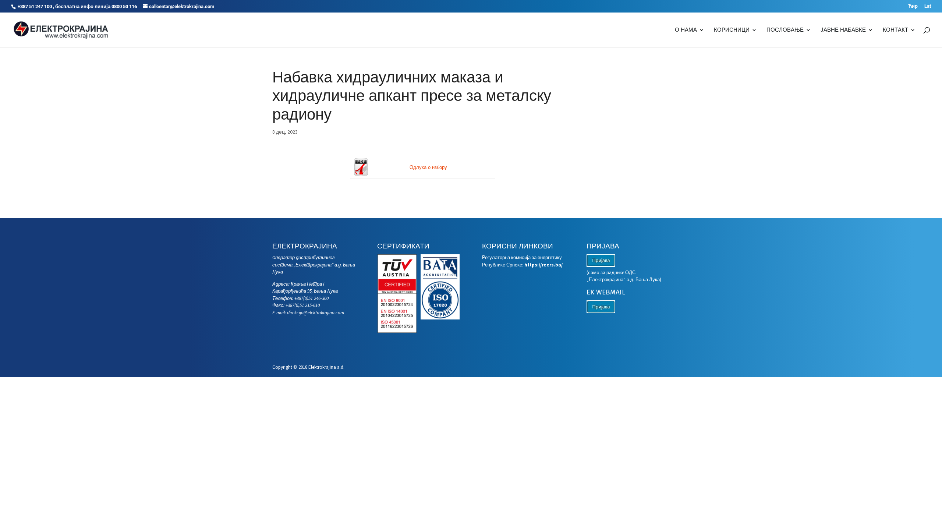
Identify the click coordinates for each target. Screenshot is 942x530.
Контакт (895, 30)
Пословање (785, 30)
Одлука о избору (428, 167)
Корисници (732, 30)
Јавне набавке (843, 30)
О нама (686, 30)
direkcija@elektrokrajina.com (315, 313)
